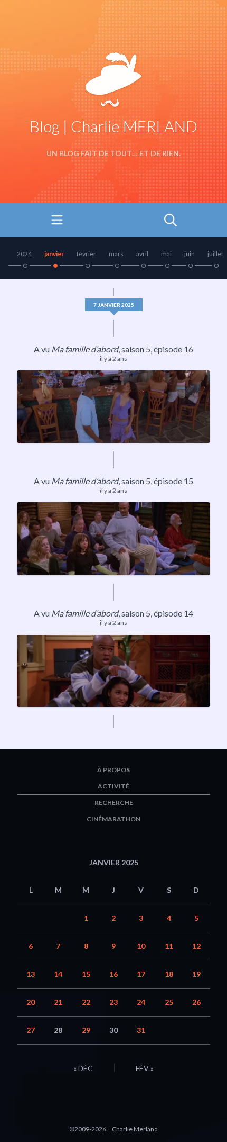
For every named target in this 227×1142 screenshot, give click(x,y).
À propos (113, 770)
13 (30, 973)
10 (141, 945)
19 (196, 973)
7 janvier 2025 (113, 305)
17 (141, 973)
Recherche (113, 802)
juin (189, 254)
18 (169, 973)
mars (116, 254)
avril (142, 254)
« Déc (83, 1068)
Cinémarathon (113, 819)
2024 (24, 254)
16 (113, 973)
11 (169, 945)
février (86, 254)
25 (169, 1002)
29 (86, 1030)
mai (166, 254)
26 (196, 1002)
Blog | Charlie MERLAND (113, 125)
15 (86, 973)
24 (141, 1002)
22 (86, 1002)
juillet (215, 254)
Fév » (145, 1068)
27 (30, 1030)
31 (141, 1030)
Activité (113, 786)
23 (113, 1002)
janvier (54, 254)
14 (58, 973)
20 (30, 1002)
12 (196, 945)
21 (58, 1002)
